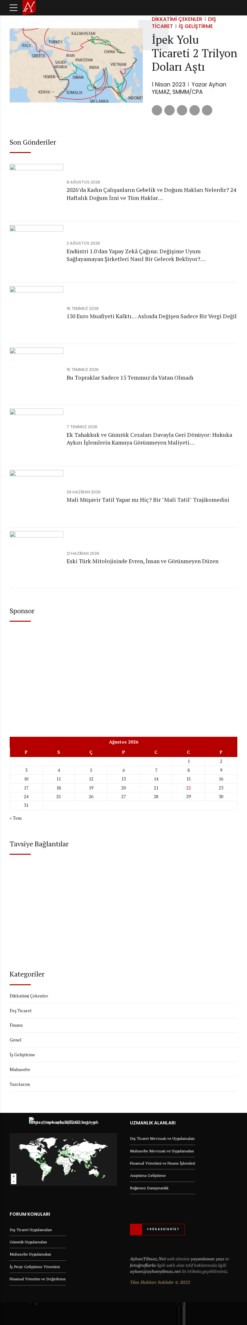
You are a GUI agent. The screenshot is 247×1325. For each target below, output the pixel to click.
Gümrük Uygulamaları (28, 1242)
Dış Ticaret (21, 1010)
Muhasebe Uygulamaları (30, 1254)
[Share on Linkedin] (182, 110)
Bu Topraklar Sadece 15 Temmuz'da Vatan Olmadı (130, 377)
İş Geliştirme (196, 26)
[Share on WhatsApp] (207, 110)
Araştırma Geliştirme (148, 1175)
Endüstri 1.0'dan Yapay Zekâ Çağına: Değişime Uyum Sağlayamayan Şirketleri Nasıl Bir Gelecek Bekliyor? (134, 255)
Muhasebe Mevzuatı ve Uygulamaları (162, 1151)
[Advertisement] (123, 674)
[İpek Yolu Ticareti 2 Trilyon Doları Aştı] (76, 65)
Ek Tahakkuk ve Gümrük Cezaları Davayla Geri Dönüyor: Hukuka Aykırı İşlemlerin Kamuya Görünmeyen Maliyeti (149, 438)
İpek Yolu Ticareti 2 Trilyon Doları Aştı (194, 53)
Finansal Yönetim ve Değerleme (38, 1279)
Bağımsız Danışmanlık (149, 1188)
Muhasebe (20, 1069)
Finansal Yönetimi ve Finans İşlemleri (162, 1163)
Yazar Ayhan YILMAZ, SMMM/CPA (189, 88)
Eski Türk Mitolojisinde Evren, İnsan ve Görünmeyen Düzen (142, 561)
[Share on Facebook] (157, 110)
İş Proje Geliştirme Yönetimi (35, 1266)
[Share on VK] (194, 110)
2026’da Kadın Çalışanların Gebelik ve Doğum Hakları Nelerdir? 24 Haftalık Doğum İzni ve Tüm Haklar (151, 194)
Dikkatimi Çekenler (177, 19)
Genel (16, 1040)
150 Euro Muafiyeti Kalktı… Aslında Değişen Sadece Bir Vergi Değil (152, 316)
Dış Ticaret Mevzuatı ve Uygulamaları (162, 1138)
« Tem (16, 818)
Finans (16, 1025)
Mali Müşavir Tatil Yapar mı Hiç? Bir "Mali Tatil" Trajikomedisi (148, 499)
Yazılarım (20, 1084)
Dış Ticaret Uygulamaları (31, 1229)
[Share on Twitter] (169, 110)
